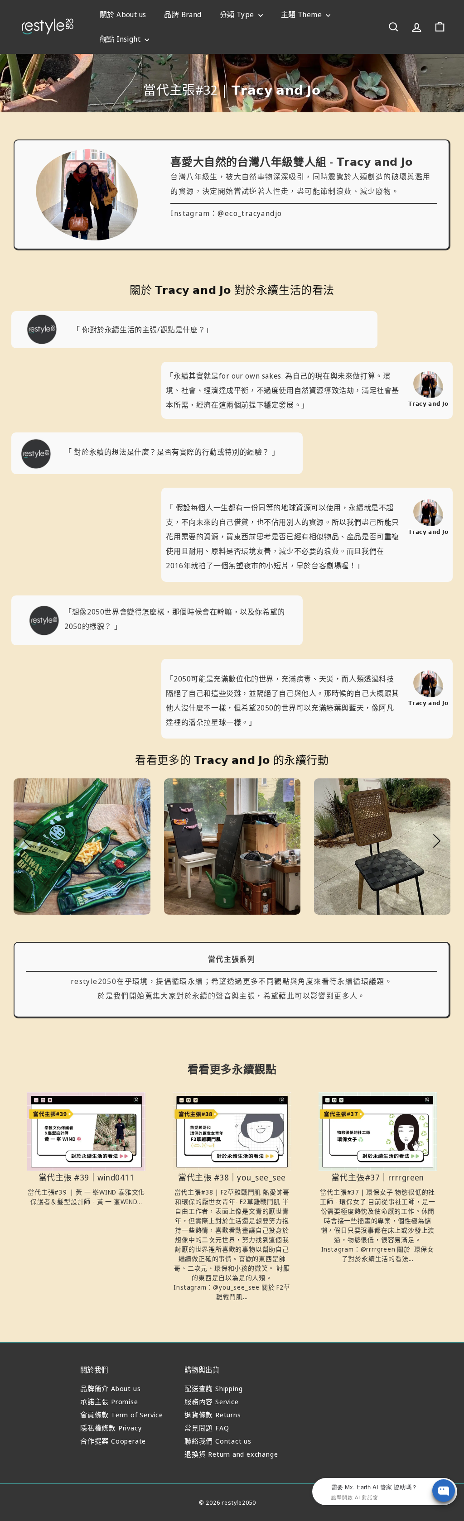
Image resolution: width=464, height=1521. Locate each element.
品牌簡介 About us (110, 1388)
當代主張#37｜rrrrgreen (377, 1178)
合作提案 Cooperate (113, 1440)
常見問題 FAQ (206, 1427)
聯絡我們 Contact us (217, 1440)
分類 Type (238, 14)
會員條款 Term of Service (121, 1414)
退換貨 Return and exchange (231, 1454)
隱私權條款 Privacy (110, 1427)
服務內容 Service (211, 1401)
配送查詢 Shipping (213, 1388)
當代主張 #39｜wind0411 (86, 1178)
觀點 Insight (121, 39)
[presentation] (27, 840)
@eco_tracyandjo (250, 213)
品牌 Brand (182, 14)
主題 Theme (302, 14)
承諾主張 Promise (109, 1401)
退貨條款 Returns (212, 1414)
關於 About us (123, 14)
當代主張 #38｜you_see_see (232, 1178)
